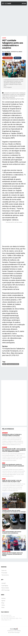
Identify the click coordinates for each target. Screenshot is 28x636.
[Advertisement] (14, 21)
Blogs (2, 602)
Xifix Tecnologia (15, 632)
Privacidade (4, 572)
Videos (3, 605)
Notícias (3, 598)
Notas (2, 607)
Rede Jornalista (5, 587)
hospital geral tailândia (12, 364)
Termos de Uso (5, 575)
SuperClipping (4, 585)
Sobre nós (3, 570)
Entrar (24, 3)
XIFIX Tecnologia (5, 590)
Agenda (3, 600)
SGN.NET (3, 583)
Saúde (4, 364)
